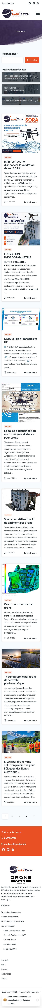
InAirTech (6, 992)
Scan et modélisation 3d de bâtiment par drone (19, 521)
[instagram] (38, 3)
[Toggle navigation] (38, 13)
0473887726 (9, 3)
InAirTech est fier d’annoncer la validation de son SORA (19, 165)
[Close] (37, 1000)
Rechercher (9, 54)
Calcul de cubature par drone (18, 606)
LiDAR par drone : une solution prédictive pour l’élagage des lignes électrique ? (19, 767)
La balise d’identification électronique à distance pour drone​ (20, 434)
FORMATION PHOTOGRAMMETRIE (17, 255)
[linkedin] (34, 3)
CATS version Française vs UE (20, 340)
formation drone (20, 887)
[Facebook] (30, 3)
